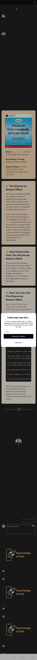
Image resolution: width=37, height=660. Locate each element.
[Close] (33, 316)
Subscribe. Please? (18, 336)
